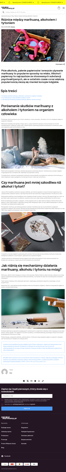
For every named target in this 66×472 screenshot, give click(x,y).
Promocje (4, 439)
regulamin (32, 404)
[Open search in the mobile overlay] (33, 12)
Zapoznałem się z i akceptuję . (20, 404)
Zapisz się (27, 408)
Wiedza (13, 27)
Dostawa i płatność (27, 435)
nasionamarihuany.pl (6, 16)
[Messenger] (35, 381)
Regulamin (24, 427)
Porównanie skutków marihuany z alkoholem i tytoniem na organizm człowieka (22, 96)
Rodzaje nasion (6, 427)
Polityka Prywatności (27, 431)
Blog (13, 16)
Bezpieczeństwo (26, 439)
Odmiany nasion (6, 431)
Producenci (4, 435)
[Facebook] (24, 381)
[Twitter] (27, 381)
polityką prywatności (18, 404)
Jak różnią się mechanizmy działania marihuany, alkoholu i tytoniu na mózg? (21, 99)
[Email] (31, 381)
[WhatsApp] (39, 381)
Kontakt (23, 443)
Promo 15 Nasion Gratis (8, 443)
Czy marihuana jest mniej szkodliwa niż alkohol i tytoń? (16, 97)
